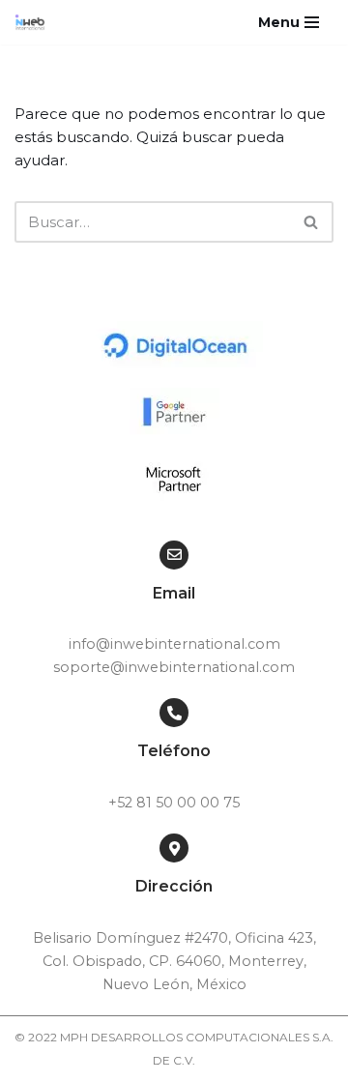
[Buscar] (312, 222)
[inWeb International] (34, 22)
